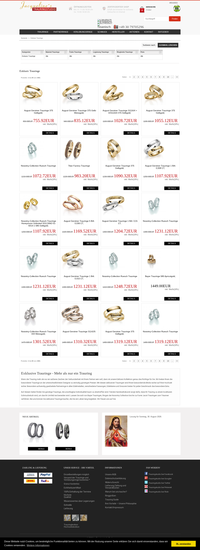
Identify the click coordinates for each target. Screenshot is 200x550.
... (172, 77)
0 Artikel (148, 10)
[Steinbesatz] (67, 518)
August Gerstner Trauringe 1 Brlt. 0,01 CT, (120, 222)
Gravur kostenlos (71, 484)
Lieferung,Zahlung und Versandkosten (115, 487)
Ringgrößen (110, 496)
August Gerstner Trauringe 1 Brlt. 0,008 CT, (160, 167)
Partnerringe (60, 32)
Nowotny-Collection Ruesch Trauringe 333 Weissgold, (38, 332)
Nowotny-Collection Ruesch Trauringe (38, 166)
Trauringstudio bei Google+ (160, 479)
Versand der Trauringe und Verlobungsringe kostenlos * (77, 479)
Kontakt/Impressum (114, 507)
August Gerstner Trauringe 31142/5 (79, 331)
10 (168, 77)
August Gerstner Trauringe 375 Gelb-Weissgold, (79, 111)
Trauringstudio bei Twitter (159, 483)
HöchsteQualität (67, 496)
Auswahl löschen (168, 45)
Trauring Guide (112, 500)
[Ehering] (83, 518)
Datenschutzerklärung (115, 478)
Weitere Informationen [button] (38, 545)
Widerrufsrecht (112, 482)
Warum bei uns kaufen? (116, 492)
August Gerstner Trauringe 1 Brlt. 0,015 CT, (79, 277)
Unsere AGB (110, 474)
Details (41, 448)
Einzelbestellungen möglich (76, 474)
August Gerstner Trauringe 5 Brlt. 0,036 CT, (79, 222)
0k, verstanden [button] (183, 544)
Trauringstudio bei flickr (159, 492)
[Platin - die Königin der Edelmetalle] (75, 518)
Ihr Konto (173, 2)
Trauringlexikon (71, 525)
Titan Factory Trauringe (79, 166)
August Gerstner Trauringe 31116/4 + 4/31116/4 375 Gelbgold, (120, 111)
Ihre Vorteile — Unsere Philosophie (120, 503)
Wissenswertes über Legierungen (79, 501)
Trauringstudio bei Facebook (161, 474)
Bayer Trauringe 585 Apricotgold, (160, 276)
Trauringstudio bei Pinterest (160, 487)
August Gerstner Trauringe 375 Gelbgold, (38, 111)
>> (177, 77)
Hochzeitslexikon (71, 527)
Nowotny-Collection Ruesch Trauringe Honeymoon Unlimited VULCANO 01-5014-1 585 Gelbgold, (38, 223)
